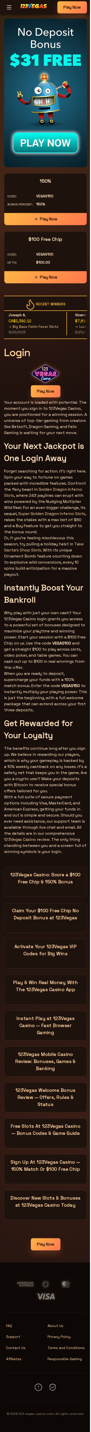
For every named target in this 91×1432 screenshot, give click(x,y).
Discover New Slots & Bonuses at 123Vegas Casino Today (45, 1201)
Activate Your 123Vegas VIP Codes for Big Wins (45, 950)
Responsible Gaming (65, 1359)
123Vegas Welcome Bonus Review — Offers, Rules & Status (45, 1097)
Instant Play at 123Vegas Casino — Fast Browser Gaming (45, 1025)
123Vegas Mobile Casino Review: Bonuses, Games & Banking (45, 1061)
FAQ (9, 1325)
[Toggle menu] (9, 7)
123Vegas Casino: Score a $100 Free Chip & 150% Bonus (45, 878)
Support (13, 1336)
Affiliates (13, 1359)
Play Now (72, 7)
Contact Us (16, 1347)
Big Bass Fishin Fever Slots (29, 326)
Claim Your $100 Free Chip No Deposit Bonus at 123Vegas (45, 914)
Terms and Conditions (66, 1347)
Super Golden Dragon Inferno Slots (51, 513)
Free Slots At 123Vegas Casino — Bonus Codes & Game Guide (45, 1129)
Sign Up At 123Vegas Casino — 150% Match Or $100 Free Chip (45, 1165)
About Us (55, 1325)
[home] (35, 11)
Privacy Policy (59, 1336)
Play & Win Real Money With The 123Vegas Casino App (45, 985)
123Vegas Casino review (27, 839)
